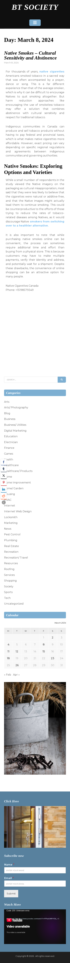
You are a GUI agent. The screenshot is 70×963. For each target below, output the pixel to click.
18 (8, 658)
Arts (6, 401)
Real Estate (11, 546)
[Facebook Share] (4, 462)
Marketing (11, 522)
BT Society (35, 7)
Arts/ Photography (16, 407)
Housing (9, 494)
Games (8, 453)
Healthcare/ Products (18, 471)
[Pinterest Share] (4, 482)
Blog (7, 413)
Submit (11, 893)
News (7, 528)
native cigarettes (51, 71)
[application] (35, 926)
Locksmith (10, 517)
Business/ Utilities (15, 424)
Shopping (10, 580)
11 (8, 651)
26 (17, 665)
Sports (8, 592)
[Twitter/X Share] (4, 476)
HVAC (7, 499)
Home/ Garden (13, 488)
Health (8, 459)
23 (52, 658)
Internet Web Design (18, 511)
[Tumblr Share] (4, 469)
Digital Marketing (15, 430)
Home (8, 476)
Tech (7, 598)
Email (9, 878)
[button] (4, 502)
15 (43, 651)
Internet (9, 505)
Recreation (11, 551)
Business (9, 419)
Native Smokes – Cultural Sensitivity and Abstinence (30, 55)
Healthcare (11, 465)
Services (9, 575)
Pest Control (12, 534)
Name (9, 864)
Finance (9, 447)
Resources (11, 563)
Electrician (11, 442)
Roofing (9, 569)
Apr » (16, 674)
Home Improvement (17, 482)
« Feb (7, 674)
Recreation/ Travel (16, 557)
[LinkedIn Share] (4, 489)
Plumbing (10, 540)
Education (11, 436)
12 (17, 651)
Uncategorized (14, 603)
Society (8, 586)
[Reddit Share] (4, 496)
